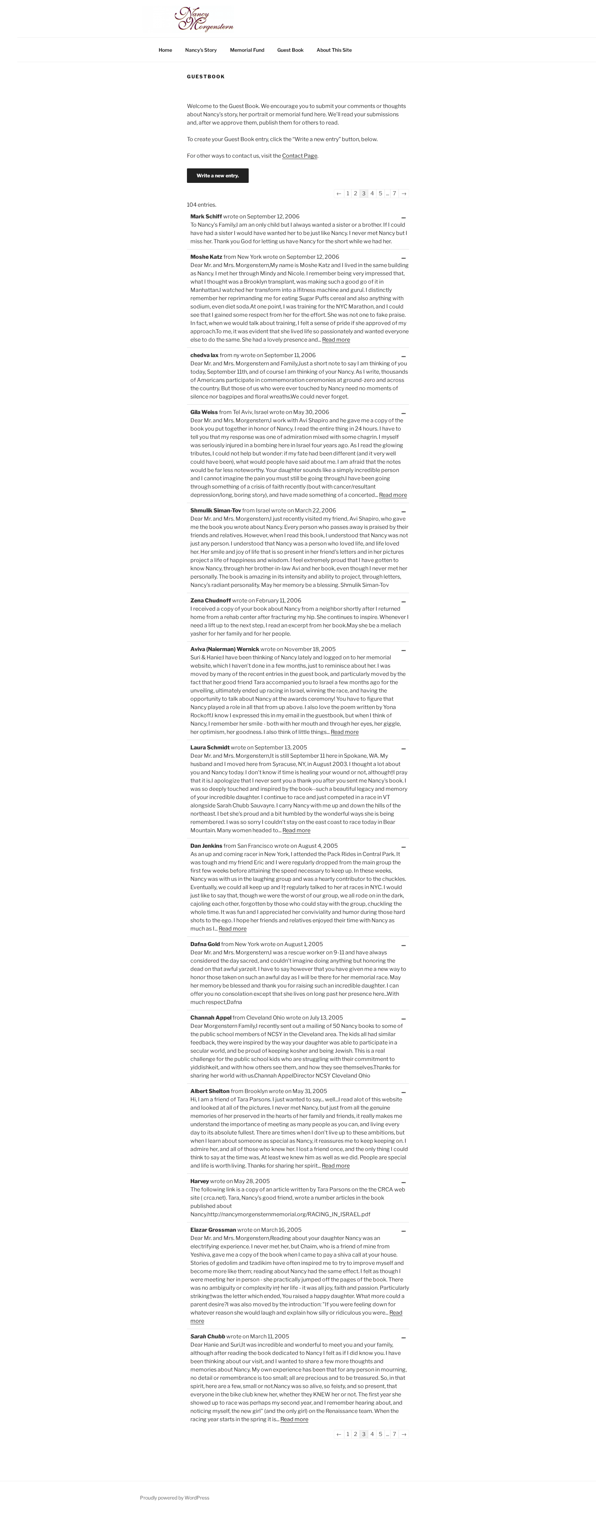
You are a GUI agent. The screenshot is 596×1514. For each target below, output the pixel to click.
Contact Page (299, 156)
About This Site (334, 50)
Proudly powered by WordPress (174, 1498)
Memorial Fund (247, 50)
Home (165, 50)
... (405, 218)
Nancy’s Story (201, 50)
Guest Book (290, 50)
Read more (336, 339)
